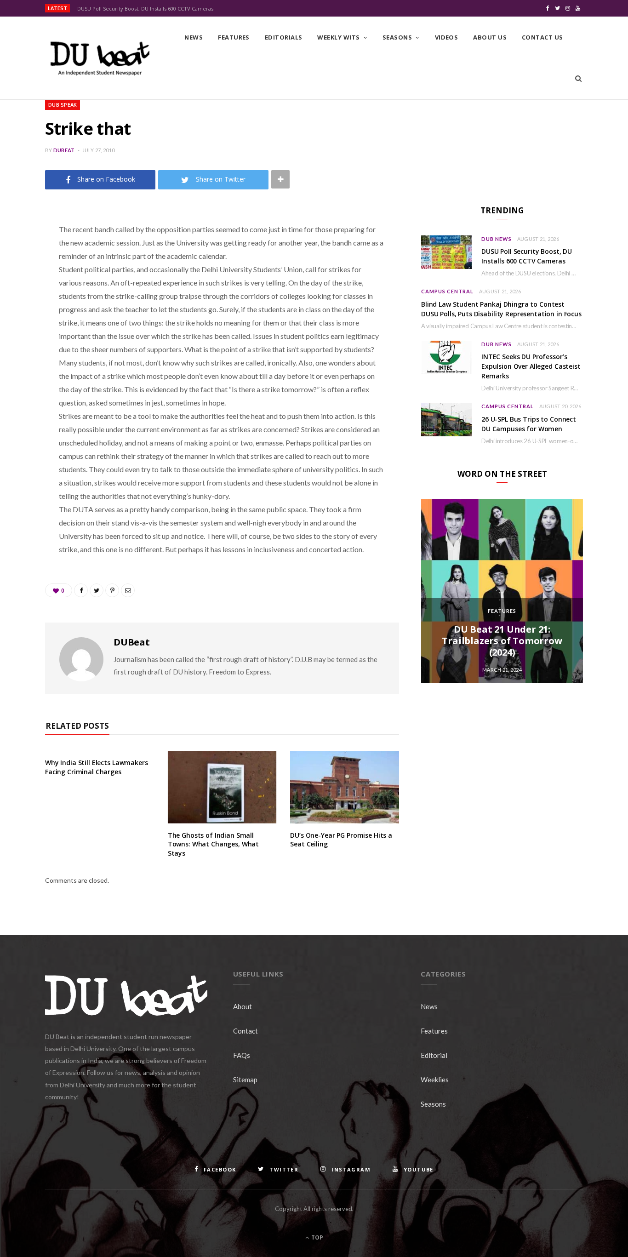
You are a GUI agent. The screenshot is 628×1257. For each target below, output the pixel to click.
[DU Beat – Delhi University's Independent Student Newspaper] (99, 58)
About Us (490, 37)
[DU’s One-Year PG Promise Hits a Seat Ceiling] (344, 787)
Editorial (434, 1055)
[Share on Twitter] (20, 280)
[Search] (578, 78)
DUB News (496, 239)
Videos (446, 37)
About (242, 1006)
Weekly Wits (338, 37)
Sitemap (245, 1079)
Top (316, 1237)
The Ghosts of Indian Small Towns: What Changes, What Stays (213, 844)
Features (234, 37)
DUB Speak (62, 104)
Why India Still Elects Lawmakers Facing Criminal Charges (96, 767)
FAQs (241, 1055)
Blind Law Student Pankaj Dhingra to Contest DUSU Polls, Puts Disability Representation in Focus (501, 309)
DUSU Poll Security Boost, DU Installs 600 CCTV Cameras (145, 9)
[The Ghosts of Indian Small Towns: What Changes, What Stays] (222, 787)
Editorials (284, 37)
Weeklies (435, 1079)
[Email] (20, 327)
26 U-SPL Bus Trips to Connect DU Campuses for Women (528, 424)
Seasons (397, 37)
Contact (245, 1031)
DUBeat (64, 150)
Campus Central (447, 291)
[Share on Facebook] (20, 256)
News (193, 37)
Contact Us (542, 37)
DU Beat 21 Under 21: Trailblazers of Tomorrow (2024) (502, 640)
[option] (502, 591)
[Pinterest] (20, 303)
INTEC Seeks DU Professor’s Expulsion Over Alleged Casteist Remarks (531, 366)
